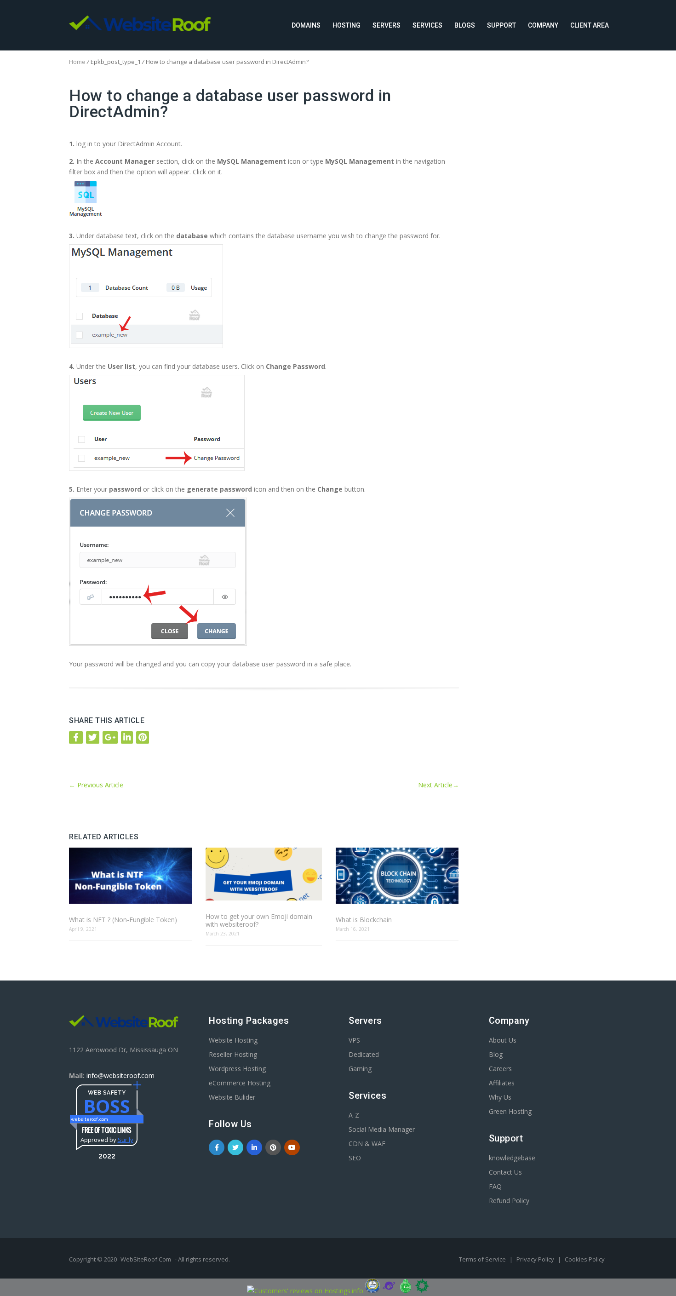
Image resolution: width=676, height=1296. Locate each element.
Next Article (438, 784)
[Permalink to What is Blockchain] (397, 876)
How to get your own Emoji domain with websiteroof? (259, 920)
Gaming (360, 1068)
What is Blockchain (364, 919)
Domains (306, 25)
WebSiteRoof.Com (145, 1259)
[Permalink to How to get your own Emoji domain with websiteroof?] (263, 875)
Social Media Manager (382, 1129)
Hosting (346, 25)
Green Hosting (510, 1111)
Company (543, 25)
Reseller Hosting (233, 1054)
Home (77, 61)
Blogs (464, 25)
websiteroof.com (89, 1119)
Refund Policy (509, 1200)
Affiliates (502, 1082)
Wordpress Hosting (237, 1068)
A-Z (354, 1115)
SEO (355, 1157)
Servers (386, 25)
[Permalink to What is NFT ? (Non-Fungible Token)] (130, 876)
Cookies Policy (585, 1259)
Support (501, 25)
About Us (502, 1040)
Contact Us (505, 1172)
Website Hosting (233, 1040)
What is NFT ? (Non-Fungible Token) (123, 919)
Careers (500, 1068)
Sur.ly (125, 1139)
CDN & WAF (367, 1143)
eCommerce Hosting (239, 1082)
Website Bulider (232, 1097)
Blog (496, 1054)
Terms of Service (483, 1259)
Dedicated (364, 1054)
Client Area (589, 25)
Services (427, 25)
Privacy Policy (536, 1259)
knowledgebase (512, 1157)
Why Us (500, 1097)
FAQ (495, 1186)
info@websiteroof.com (120, 1075)
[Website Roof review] (372, 1290)
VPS (354, 1040)
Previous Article (96, 784)
